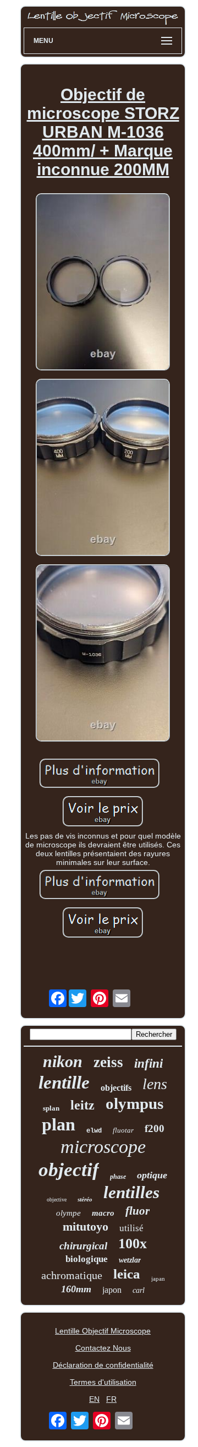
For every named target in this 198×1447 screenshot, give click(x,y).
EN (94, 1399)
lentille (64, 1082)
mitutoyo (85, 1226)
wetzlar (130, 1260)
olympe (68, 1213)
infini (148, 1063)
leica (126, 1273)
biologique (86, 1259)
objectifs (116, 1087)
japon (112, 1289)
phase (118, 1177)
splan (51, 1108)
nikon (62, 1061)
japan (158, 1278)
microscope (103, 1146)
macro (103, 1213)
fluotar (123, 1130)
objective (57, 1199)
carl (139, 1290)
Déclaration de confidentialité (103, 1365)
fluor (137, 1210)
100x (132, 1244)
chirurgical (83, 1246)
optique (152, 1175)
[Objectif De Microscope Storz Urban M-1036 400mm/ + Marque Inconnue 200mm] (103, 283)
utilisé (131, 1228)
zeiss (108, 1062)
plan (58, 1124)
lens (154, 1083)
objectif (68, 1170)
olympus (134, 1103)
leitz (82, 1105)
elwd (94, 1131)
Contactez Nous (103, 1347)
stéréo (85, 1199)
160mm (76, 1288)
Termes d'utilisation (103, 1382)
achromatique (71, 1275)
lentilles (131, 1192)
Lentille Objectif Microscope (103, 1330)
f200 (154, 1128)
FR (111, 1399)
